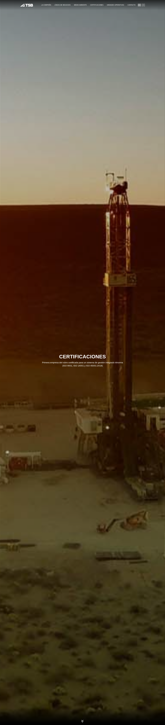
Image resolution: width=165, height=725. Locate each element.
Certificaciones (96, 5)
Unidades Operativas (115, 5)
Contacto (131, 5)
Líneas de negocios (63, 5)
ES (139, 5)
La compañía (46, 5)
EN (143, 5)
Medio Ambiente (80, 5)
